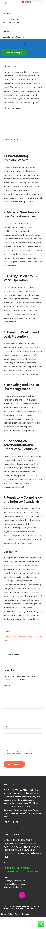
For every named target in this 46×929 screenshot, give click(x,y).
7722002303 (26, 868)
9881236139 (33, 872)
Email (6, 726)
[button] (25, 44)
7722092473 (21, 872)
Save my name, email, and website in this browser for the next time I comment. (21, 752)
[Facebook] (7, 895)
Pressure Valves (12, 654)
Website (6, 739)
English (27, 2)
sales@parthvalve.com (13, 888)
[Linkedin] (14, 895)
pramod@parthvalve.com (14, 881)
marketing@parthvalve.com (15, 37)
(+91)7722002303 (11, 19)
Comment (8, 685)
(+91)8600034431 (11, 22)
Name (6, 714)
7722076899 (9, 872)
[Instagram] (22, 895)
